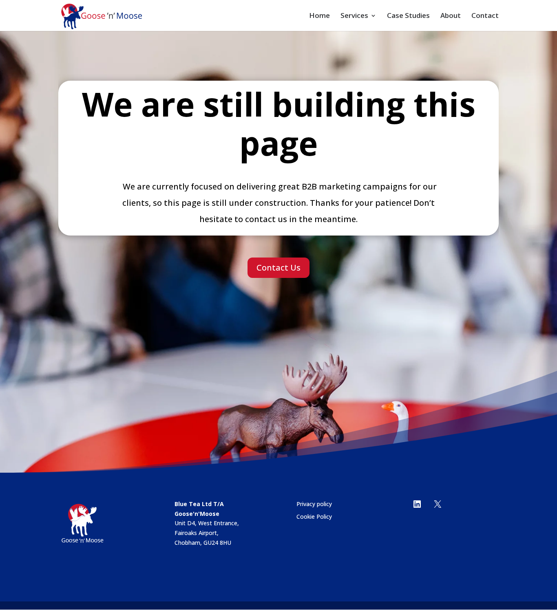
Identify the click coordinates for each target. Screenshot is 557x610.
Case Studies (408, 16)
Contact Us (278, 267)
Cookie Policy (314, 516)
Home (319, 16)
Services (354, 16)
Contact (485, 16)
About (450, 16)
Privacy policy (314, 504)
